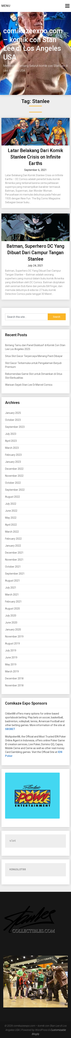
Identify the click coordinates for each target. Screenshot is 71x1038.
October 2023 (13, 419)
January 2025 (13, 412)
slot (12, 841)
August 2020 (12, 608)
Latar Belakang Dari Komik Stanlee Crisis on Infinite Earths (35, 157)
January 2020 (13, 629)
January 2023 (13, 461)
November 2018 (14, 685)
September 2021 (15, 573)
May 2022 (10, 517)
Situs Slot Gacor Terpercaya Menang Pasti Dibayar (34, 356)
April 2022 (11, 524)
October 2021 (13, 566)
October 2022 (13, 482)
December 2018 (14, 678)
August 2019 (12, 643)
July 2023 (10, 433)
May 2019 (10, 664)
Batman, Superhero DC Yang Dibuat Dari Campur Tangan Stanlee (35, 252)
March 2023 (12, 447)
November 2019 (14, 636)
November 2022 (14, 475)
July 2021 (10, 587)
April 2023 (11, 440)
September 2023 (15, 426)
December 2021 (14, 552)
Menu (5, 6)
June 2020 (11, 622)
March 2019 (12, 671)
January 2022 (13, 545)
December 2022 (14, 468)
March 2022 (12, 531)
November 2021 (14, 559)
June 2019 (11, 657)
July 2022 (10, 503)
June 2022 (11, 510)
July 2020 (10, 615)
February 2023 (13, 454)
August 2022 (12, 496)
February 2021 (13, 601)
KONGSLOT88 (17, 869)
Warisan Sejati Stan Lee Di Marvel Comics (28, 384)
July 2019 (10, 650)
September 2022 (15, 489)
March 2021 (12, 594)
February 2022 (13, 538)
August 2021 (12, 580)
